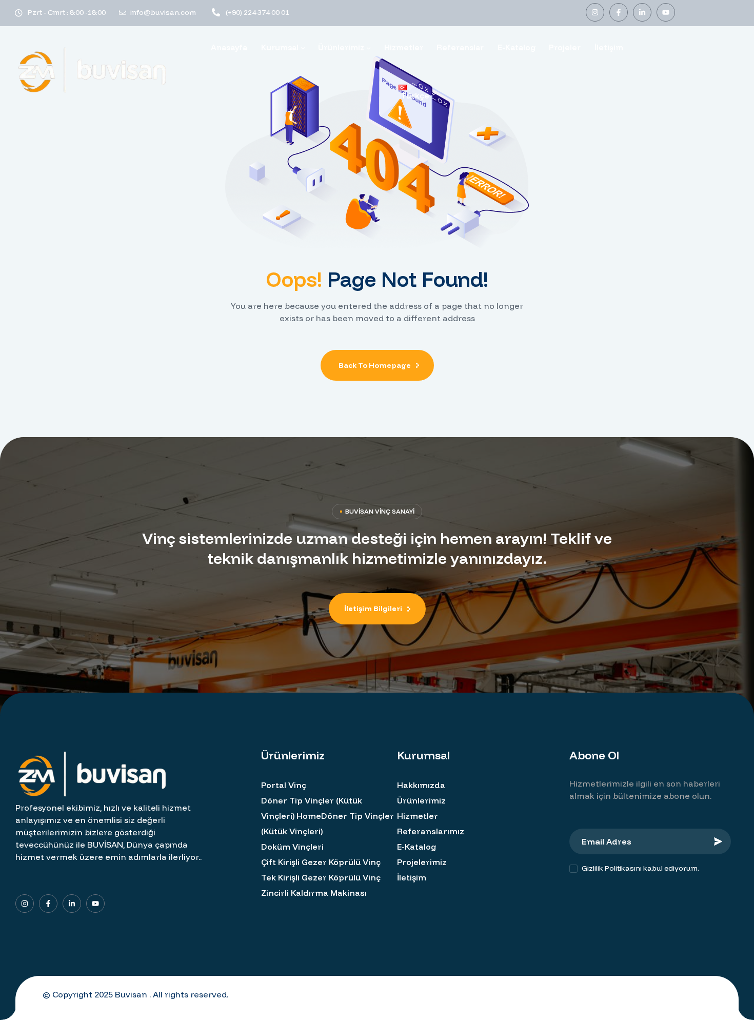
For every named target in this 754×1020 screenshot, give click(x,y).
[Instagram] (595, 12)
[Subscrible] (718, 841)
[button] (377, 608)
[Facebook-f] (618, 12)
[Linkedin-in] (642, 12)
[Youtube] (666, 12)
